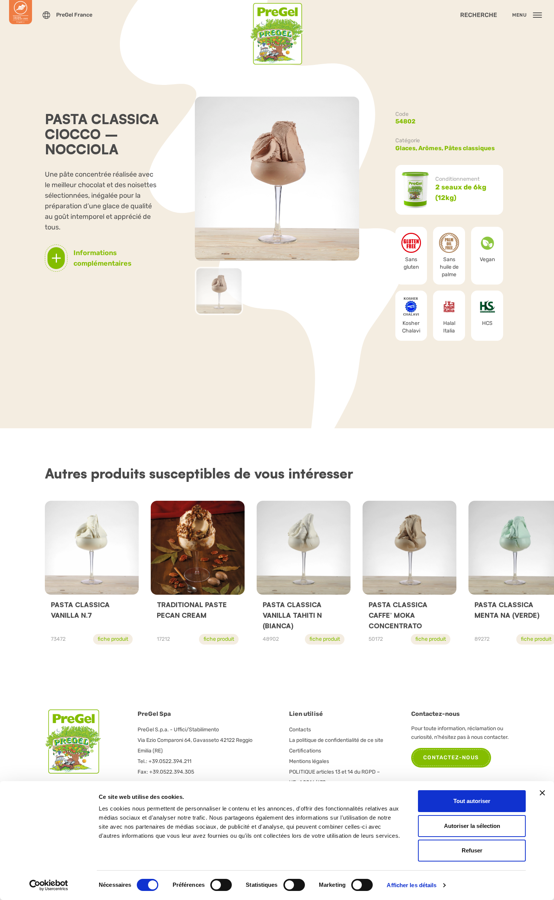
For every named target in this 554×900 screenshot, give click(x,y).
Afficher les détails (411, 885)
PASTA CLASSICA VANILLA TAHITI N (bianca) (292, 615)
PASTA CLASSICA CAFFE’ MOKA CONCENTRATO (398, 615)
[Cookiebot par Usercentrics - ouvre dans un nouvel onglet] (49, 885)
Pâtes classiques (469, 148)
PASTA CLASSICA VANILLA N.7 (80, 609)
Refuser (472, 850)
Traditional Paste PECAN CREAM (192, 609)
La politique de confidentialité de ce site (336, 740)
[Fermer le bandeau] (542, 792)
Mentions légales (309, 761)
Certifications (305, 751)
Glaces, (406, 148)
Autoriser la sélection (472, 826)
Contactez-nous (451, 757)
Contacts (300, 729)
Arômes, (431, 148)
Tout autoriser (471, 801)
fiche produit (113, 639)
